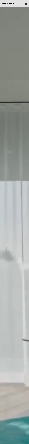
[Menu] (23, 4)
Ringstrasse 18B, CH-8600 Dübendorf (7, 5)
